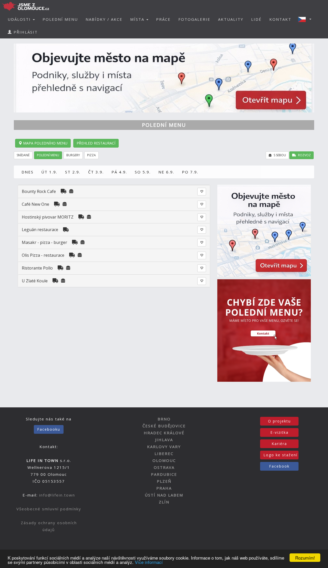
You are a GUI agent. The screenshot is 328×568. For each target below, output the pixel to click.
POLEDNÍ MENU (60, 19)
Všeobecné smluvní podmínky (48, 508)
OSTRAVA (164, 467)
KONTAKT (280, 19)
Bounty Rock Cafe (39, 191)
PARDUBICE (164, 474)
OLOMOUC (164, 460)
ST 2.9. (72, 171)
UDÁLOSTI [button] (20, 19)
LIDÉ (256, 19)
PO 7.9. (190, 171)
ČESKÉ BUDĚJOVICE (164, 425)
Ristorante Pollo (37, 268)
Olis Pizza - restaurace (43, 255)
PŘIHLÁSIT (25, 32)
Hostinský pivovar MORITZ (48, 217)
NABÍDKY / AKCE (104, 19)
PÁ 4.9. (119, 171)
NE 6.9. (166, 171)
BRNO (164, 418)
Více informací (149, 562)
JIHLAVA (164, 439)
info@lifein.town (57, 495)
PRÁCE (163, 19)
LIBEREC (164, 453)
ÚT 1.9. (49, 171)
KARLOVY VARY (164, 446)
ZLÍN (164, 501)
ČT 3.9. (96, 171)
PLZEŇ (164, 481)
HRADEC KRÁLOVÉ (164, 432)
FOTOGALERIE (194, 19)
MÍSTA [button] (138, 19)
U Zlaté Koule (35, 281)
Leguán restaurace (40, 229)
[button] (306, 19)
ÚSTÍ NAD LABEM (164, 495)
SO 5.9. (143, 171)
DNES (28, 171)
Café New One (35, 204)
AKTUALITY (230, 19)
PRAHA (164, 488)
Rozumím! (305, 557)
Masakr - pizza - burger (45, 242)
